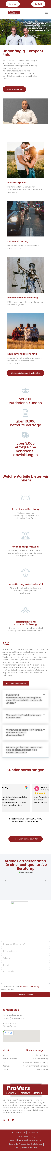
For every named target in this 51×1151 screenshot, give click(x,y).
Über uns (6, 1066)
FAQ (4, 1062)
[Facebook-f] (8, 1120)
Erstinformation (18, 1132)
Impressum (33, 1132)
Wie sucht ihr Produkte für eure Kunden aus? (23, 716)
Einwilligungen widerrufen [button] (26, 1148)
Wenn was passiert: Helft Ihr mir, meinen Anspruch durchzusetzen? (24, 732)
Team (5, 1069)
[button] (46, 12)
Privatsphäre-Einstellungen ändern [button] (25, 1140)
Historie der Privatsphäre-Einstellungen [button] (25, 1144)
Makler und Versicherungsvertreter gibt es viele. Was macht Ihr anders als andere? (24, 698)
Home (5, 1055)
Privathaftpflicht (17, 182)
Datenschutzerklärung (29, 986)
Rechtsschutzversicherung (22, 297)
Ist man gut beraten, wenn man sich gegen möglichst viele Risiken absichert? (24, 750)
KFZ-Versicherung (17, 241)
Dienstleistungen (10, 1059)
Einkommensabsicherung (22, 353)
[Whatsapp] (4, 1120)
